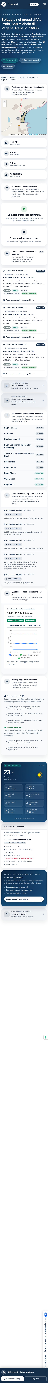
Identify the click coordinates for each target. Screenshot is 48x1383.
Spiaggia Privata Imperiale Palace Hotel (19, 454)
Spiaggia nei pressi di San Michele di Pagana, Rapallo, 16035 (23, 749)
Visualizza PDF (14, 514)
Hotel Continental (12, 439)
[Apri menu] (44, 4)
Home (3, 77)
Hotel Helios (9, 462)
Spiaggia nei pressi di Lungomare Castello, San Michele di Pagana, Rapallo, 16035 (24, 708)
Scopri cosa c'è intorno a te (17, 899)
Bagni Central (10, 468)
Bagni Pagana (10, 428)
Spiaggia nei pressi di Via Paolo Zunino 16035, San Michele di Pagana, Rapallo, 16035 (25, 742)
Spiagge (13, 77)
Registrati (35, 1379)
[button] (4, 101)
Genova (32, 77)
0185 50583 (10, 852)
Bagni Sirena (10, 473)
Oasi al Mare (9, 479)
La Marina (8, 434)
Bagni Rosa (9, 485)
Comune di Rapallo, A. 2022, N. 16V (18, 277)
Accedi (35, 4)
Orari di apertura (11, 864)
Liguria (22, 77)
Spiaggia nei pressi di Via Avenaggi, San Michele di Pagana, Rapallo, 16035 (25, 715)
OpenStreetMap (33, 134)
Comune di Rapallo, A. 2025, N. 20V (18, 351)
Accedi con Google (13, 1379)
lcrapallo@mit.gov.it (13, 855)
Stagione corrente (17, 625)
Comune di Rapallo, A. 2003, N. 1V (18, 314)
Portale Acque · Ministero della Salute (23, 609)
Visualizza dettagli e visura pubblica (20, 300)
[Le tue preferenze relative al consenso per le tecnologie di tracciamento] (46, 1037)
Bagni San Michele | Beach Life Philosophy (17, 446)
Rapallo (4, 80)
